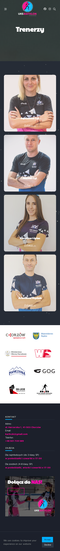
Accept (47, 539)
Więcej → (16, 491)
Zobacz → (30, 125)
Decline (47, 545)
